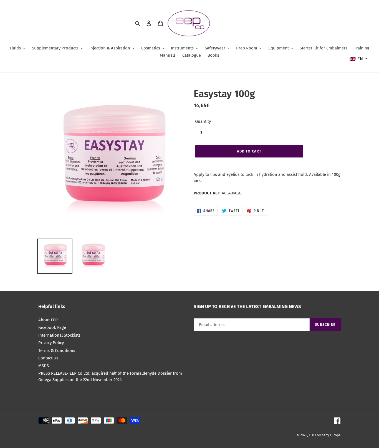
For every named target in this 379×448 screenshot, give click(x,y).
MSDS (43, 365)
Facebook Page (52, 327)
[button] (359, 59)
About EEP (48, 319)
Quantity (203, 121)
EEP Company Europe (325, 435)
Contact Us (48, 358)
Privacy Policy (51, 342)
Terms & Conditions (56, 350)
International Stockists (59, 335)
